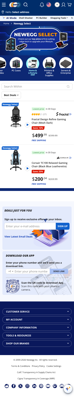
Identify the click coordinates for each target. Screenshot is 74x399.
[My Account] (63, 4)
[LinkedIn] (34, 385)
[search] (68, 86)
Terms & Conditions (20, 366)
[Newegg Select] (37, 40)
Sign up (63, 226)
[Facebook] (14, 385)
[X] (20, 385)
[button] (37, 12)
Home (6, 23)
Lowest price (38, 109)
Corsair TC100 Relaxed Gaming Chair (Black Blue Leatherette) (49, 164)
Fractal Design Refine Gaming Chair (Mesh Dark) (49, 121)
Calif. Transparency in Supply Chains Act (36, 372)
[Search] (25, 5)
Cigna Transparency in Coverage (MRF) (36, 378)
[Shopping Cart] (70, 4)
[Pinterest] (41, 385)
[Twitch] (54, 385)
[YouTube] (48, 385)
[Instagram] (27, 385)
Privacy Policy (38, 366)
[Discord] (62, 385)
